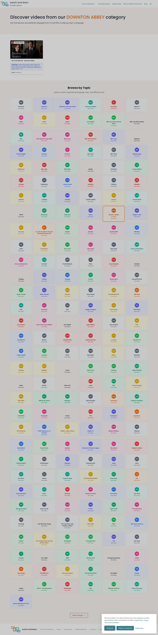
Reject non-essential (125, 628)
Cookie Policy (138, 620)
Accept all (110, 628)
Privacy (146, 620)
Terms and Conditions (112, 622)
